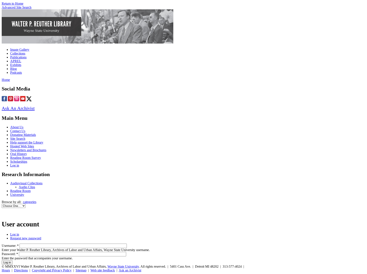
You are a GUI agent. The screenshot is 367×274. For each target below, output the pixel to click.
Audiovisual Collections (26, 183)
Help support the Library (26, 142)
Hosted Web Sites (22, 146)
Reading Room (20, 191)
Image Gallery (19, 49)
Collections (17, 53)
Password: (10, 254)
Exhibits (15, 65)
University (17, 194)
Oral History (18, 154)
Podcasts (16, 72)
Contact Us (17, 131)
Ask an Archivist (130, 270)
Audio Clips (27, 187)
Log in (14, 165)
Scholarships (18, 161)
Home (6, 80)
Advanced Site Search (16, 7)
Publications (18, 57)
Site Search (17, 138)
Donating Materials (23, 135)
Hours (6, 270)
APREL (15, 61)
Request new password (25, 238)
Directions (21, 270)
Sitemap (81, 270)
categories (29, 202)
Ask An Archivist (18, 108)
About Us (16, 127)
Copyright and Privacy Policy (52, 270)
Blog (13, 69)
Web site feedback (102, 270)
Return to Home (12, 3)
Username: (10, 245)
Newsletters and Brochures (28, 150)
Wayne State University (123, 266)
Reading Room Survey (25, 158)
